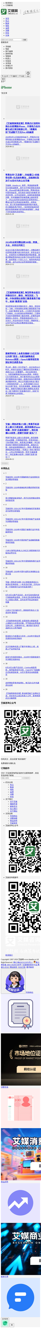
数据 (7, 23)
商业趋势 (13, 821)
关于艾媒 (13, 802)
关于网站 (13, 811)
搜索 (24, 40)
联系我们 (9, 955)
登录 (3, 79)
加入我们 (13, 809)
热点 (7, 21)
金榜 (7, 28)
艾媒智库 (13, 823)
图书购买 (30, 967)
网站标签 (13, 967)
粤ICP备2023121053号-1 (22, 962)
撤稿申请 (13, 804)
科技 (7, 33)
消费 (7, 31)
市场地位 (13, 816)
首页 (7, 19)
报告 (7, 26)
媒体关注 (13, 806)
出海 (7, 35)
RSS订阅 (21, 967)
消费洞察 (13, 818)
